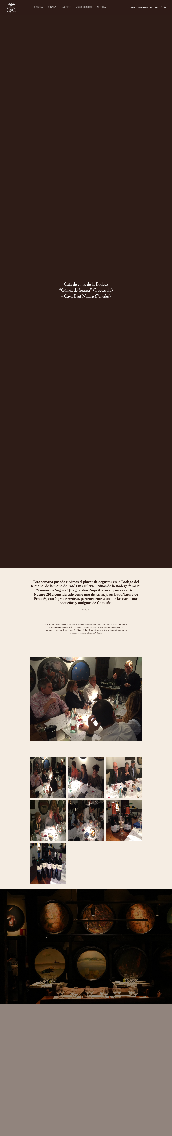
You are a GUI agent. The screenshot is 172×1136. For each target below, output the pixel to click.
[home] (12, 7)
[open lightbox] (48, 777)
